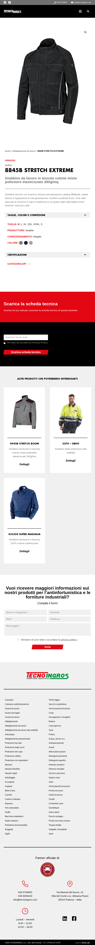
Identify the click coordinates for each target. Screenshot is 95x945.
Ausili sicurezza (56, 795)
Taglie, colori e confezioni (26, 215)
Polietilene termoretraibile (16, 825)
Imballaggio (10, 778)
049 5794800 (25, 892)
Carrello (8, 795)
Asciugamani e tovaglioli (59, 717)
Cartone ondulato (12, 799)
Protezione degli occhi (14, 747)
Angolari (8, 786)
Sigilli (7, 834)
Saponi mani (54, 778)
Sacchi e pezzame (57, 773)
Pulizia (52, 734)
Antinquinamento (56, 743)
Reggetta (9, 829)
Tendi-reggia (54, 700)
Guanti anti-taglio (12, 713)
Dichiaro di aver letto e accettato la (49, 640)
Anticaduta (9, 734)
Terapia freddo (55, 825)
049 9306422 (25, 896)
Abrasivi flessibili (12, 769)
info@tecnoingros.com (25, 899)
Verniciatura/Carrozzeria (59, 708)
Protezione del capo (14, 752)
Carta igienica (55, 726)
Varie (51, 730)
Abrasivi (8, 765)
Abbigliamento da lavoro (24, 151)
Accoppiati (9, 782)
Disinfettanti (54, 808)
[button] (88, 11)
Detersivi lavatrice (56, 765)
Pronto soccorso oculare (59, 821)
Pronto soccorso (56, 791)
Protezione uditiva (13, 756)
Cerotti (52, 799)
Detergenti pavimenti (58, 756)
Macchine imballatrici (14, 816)
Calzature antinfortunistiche (17, 704)
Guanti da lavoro (12, 708)
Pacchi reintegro (56, 816)
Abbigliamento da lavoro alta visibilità (21, 730)
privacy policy (69, 639)
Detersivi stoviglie (56, 769)
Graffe (7, 812)
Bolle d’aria (10, 791)
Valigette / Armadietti (58, 829)
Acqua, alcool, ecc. (57, 739)
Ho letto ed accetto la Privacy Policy (27, 343)
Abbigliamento (11, 721)
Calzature (9, 700)
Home (8, 151)
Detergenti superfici (57, 760)
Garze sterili (54, 812)
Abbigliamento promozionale (17, 739)
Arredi (51, 747)
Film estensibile (12, 808)
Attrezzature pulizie (57, 752)
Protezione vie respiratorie (16, 760)
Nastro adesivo (11, 821)
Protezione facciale (13, 743)
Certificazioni (17, 255)
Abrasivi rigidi (11, 773)
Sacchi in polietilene (58, 704)
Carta (51, 713)
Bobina (52, 721)
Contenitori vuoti (56, 803)
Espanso (9, 803)
